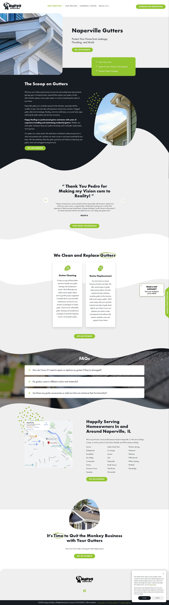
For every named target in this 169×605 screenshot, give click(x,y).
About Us (103, 6)
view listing (102, 602)
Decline (157, 598)
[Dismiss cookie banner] (163, 574)
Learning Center (88, 6)
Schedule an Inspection (151, 7)
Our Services (54, 6)
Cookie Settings (125, 602)
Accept (144, 598)
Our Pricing (71, 6)
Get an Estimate (82, 50)
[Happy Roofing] (12, 9)
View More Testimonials (84, 226)
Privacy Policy (152, 584)
